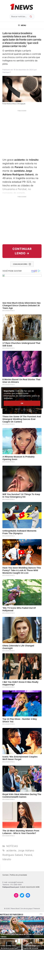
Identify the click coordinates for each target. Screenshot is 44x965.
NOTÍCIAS (12, 846)
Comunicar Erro (20, 264)
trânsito (6, 859)
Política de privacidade (18, 875)
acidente (11, 850)
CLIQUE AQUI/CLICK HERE (30, 887)
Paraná (28, 854)
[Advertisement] (22, 134)
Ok (22, 403)
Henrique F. (6, 72)
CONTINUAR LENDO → (22, 251)
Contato (5, 875)
